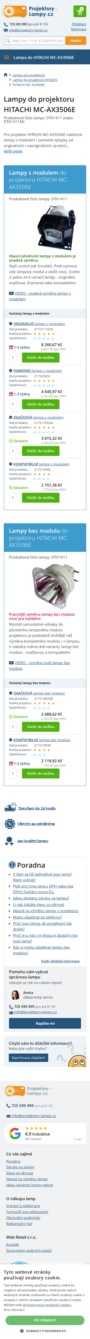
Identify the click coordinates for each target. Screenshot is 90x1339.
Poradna (13, 1161)
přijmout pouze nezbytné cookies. (47, 1305)
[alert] (45, 1301)
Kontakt (12, 1244)
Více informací (14, 1310)
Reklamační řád (19, 1223)
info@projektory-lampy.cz (28, 30)
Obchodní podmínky (23, 1217)
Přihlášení (79, 24)
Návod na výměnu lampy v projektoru (45, 910)
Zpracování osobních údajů (29, 1250)
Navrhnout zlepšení (28, 1057)
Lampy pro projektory (28, 75)
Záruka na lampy (20, 1167)
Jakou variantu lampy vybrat (29, 1184)
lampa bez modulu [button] (39, 693)
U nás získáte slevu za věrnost (38, 904)
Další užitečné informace (60, 961)
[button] (45, 1330)
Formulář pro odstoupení (27, 1211)
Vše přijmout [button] (45, 1320)
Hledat (75, 40)
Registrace (78, 29)
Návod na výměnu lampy (27, 1179)
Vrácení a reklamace (23, 1205)
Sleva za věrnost (19, 1173)
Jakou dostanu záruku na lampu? (41, 897)
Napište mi (45, 1023)
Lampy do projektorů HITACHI (35, 80)
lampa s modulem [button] (39, 323)
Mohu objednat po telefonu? (37, 917)
